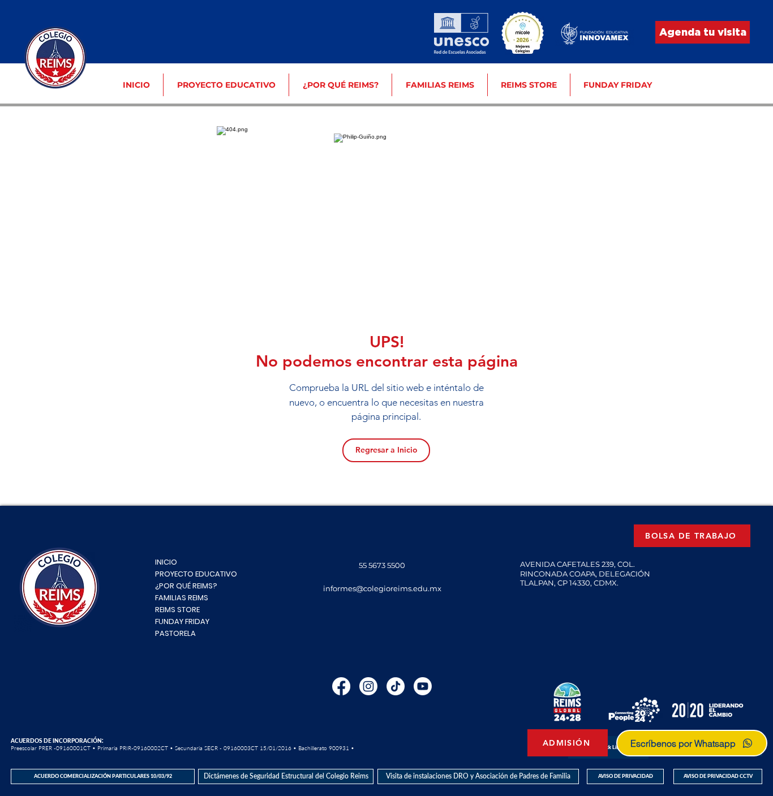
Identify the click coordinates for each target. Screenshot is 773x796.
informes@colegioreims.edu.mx (382, 588)
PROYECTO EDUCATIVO (196, 574)
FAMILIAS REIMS (181, 597)
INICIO (166, 562)
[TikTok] (395, 686)
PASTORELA (175, 633)
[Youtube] (423, 686)
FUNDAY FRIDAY (182, 621)
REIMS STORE (177, 609)
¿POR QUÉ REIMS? (186, 585)
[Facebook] (341, 686)
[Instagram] (368, 686)
